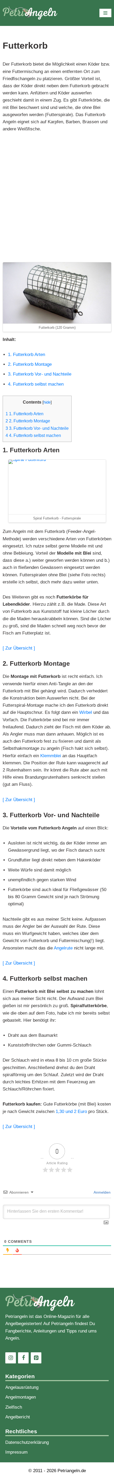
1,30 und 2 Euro (71, 1111)
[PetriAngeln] (30, 13)
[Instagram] (10, 1357)
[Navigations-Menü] (105, 13)
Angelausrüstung (21, 1387)
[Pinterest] (36, 1357)
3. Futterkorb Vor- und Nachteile (39, 374)
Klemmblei (50, 755)
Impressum (16, 1452)
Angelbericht (17, 1416)
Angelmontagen (20, 1397)
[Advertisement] (57, 197)
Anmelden (102, 1192)
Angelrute (63, 948)
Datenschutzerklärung (27, 1442)
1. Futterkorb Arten (26, 354)
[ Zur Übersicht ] (19, 648)
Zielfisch (13, 1407)
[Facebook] (23, 1357)
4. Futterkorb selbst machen (36, 384)
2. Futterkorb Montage (30, 364)
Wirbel (85, 712)
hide (47, 402)
